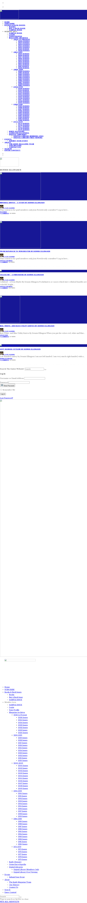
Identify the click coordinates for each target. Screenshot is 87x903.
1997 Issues (23, 99)
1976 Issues (23, 125)
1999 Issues (24, 103)
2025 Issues (24, 42)
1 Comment (4, 262)
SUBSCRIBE (9, 690)
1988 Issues (23, 107)
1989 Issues (23, 106)
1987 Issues (23, 109)
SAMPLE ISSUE (15, 33)
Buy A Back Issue (17, 28)
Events (8, 139)
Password (4, 382)
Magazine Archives (18, 38)
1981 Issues (23, 118)
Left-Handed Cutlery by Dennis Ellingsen (20, 349)
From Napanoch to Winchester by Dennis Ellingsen (25, 251)
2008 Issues (24, 84)
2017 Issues (23, 57)
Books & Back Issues (15, 25)
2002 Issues (24, 74)
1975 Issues (23, 123)
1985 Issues (23, 112)
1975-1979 (18, 122)
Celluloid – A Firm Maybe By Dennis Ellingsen (22, 275)
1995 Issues (23, 96)
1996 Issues (24, 98)
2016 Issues (23, 58)
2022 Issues (24, 47)
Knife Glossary (17, 131)
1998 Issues (23, 101)
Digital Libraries (18, 134)
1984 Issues (23, 114)
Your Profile (15, 36)
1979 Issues (23, 130)
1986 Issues (23, 111)
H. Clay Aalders (9, 208)
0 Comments (4, 213)
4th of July (4, 335)
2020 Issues (24, 50)
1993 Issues (23, 93)
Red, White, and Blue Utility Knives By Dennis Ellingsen (27, 326)
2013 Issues (23, 63)
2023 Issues (24, 46)
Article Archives (6, 260)
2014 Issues (23, 61)
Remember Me (8, 390)
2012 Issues (23, 65)
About (8, 142)
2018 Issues (23, 55)
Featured (3, 212)
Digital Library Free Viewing (28, 137)
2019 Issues (23, 54)
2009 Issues (24, 85)
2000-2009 (18, 69)
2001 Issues (23, 73)
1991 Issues (23, 90)
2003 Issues (24, 76)
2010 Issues (23, 68)
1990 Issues (23, 88)
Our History (15, 145)
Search (7, 890)
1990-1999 (18, 87)
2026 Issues (24, 41)
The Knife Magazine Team (21, 144)
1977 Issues (23, 126)
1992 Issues (23, 92)
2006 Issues (24, 80)
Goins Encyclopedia (19, 133)
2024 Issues (24, 44)
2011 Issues (23, 66)
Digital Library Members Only (29, 136)
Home (7, 687)
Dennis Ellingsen (6, 358)
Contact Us (15, 147)
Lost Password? (6, 398)
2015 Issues (23, 60)
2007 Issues (24, 82)
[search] (45, 369)
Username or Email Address (12, 378)
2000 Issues (24, 71)
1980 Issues (23, 120)
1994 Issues (24, 95)
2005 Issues (24, 79)
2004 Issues (24, 77)
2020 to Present (22, 39)
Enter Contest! (13, 150)
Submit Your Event (18, 141)
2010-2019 (18, 52)
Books (12, 27)
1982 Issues (23, 117)
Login (12, 34)
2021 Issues (23, 49)
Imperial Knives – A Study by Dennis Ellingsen (22, 202)
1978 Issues (23, 128)
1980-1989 (18, 104)
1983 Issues (23, 115)
